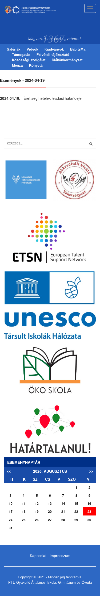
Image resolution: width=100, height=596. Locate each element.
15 (76, 503)
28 (63, 519)
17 (11, 511)
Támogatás (21, 55)
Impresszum (60, 555)
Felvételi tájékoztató (53, 55)
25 (24, 519)
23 (89, 511)
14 (63, 503)
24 (11, 519)
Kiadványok (54, 49)
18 (24, 511)
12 (37, 503)
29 (76, 519)
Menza (17, 65)
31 (11, 527)
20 (50, 511)
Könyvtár (36, 65)
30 (89, 519)
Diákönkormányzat (67, 60)
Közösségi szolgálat (28, 60)
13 (50, 503)
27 (50, 519)
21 (63, 511)
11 (24, 503)
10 (11, 503)
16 (89, 503)
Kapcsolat (38, 555)
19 (37, 511)
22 (76, 511)
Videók (32, 49)
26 (37, 519)
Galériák (13, 49)
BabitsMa (77, 49)
